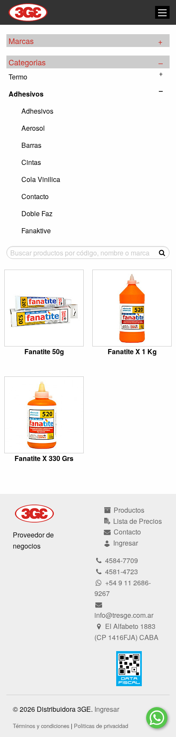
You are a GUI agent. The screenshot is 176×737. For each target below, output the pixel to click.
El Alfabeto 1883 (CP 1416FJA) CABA (126, 631)
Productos (128, 510)
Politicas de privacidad (101, 726)
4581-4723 (120, 571)
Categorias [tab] (27, 62)
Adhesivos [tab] (26, 94)
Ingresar (106, 709)
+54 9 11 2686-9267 (122, 588)
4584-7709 (120, 560)
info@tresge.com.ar (123, 615)
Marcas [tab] (21, 40)
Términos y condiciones (41, 726)
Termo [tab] (18, 77)
